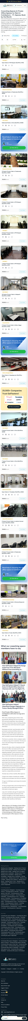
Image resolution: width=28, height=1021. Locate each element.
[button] (14, 58)
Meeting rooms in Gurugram (18, 871)
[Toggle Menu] (25, 5)
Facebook (3, 968)
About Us (3, 981)
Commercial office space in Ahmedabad (16, 950)
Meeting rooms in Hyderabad (7, 873)
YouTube (22, 968)
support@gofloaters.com (9, 1012)
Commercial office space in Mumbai (17, 942)
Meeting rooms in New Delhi (19, 869)
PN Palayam (17, 25)
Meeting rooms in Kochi (14, 878)
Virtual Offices (4, 990)
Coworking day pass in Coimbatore (15, 925)
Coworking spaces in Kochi (11, 901)
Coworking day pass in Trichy (7, 932)
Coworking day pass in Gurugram (8, 920)
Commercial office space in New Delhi (9, 944)
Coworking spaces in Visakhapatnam (9, 906)
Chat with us (14, 147)
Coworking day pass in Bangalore (8, 915)
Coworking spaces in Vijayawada (14, 908)
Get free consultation (14, 406)
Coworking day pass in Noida (18, 919)
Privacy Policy (4, 1007)
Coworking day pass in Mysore (16, 930)
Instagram (9, 968)
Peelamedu (24, 25)
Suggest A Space (4, 988)
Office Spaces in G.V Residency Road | (12, 805)
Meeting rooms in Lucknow (15, 882)
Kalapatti (6, 27)
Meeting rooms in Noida (6, 871)
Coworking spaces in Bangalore (8, 890)
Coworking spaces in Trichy (16, 904)
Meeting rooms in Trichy (10, 881)
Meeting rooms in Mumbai (6, 869)
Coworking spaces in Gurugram (8, 894)
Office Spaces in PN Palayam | (15, 809)
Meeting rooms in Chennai (20, 868)
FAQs (2, 1002)
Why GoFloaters (4, 983)
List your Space (4, 995)
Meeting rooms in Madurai (12, 879)
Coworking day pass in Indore (7, 927)
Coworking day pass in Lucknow (16, 933)
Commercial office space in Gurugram (17, 945)
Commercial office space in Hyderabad (9, 947)
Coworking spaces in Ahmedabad (18, 898)
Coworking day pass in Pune (13, 922)
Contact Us (3, 1000)
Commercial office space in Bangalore (9, 940)
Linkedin (14, 968)
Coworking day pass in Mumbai (12, 917)
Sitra (2, 27)
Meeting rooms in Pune (20, 873)
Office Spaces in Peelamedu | (9, 810)
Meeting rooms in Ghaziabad (7, 874)
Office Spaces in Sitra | (17, 813)
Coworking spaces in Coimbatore (8, 899)
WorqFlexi (4, 992)
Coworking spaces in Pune (13, 896)
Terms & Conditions (5, 1004)
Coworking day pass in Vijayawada (8, 935)
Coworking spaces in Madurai (11, 903)
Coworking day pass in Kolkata (11, 928)
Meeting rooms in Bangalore (7, 868)
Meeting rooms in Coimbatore (13, 876)
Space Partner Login (5, 985)
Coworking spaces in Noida (17, 893)
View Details (22, 69)
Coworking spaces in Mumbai (12, 891)
